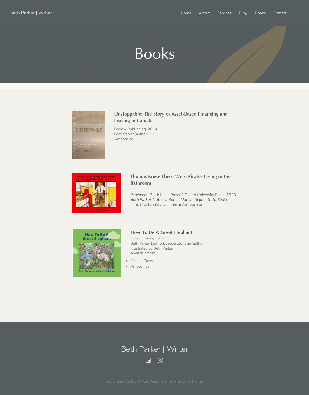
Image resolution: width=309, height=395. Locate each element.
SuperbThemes (191, 381)
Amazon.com (193, 204)
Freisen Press (141, 261)
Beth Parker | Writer (31, 13)
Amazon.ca (123, 139)
